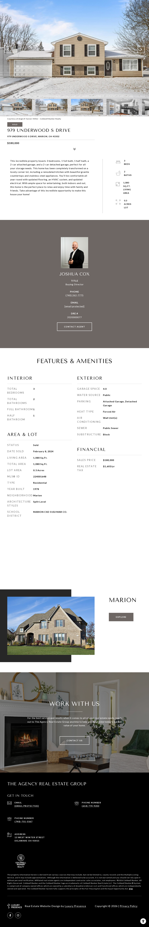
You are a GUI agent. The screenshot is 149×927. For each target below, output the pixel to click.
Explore (121, 617)
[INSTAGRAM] (18, 915)
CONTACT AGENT (74, 326)
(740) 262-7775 (75, 295)
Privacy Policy (129, 906)
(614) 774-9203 (90, 806)
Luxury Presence (75, 906)
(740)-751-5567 (23, 821)
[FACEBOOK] (10, 915)
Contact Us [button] (74, 740)
